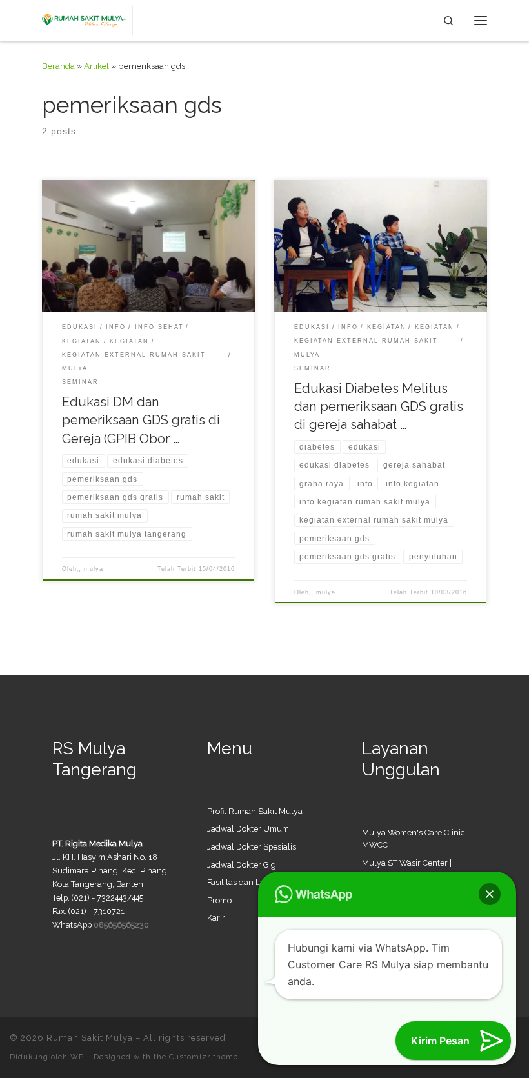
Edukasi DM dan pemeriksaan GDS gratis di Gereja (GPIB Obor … (141, 420)
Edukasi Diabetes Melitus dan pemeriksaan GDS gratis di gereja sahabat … (378, 406)
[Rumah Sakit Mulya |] (87, 19)
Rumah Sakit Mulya (89, 1038)
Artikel (96, 66)
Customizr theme (203, 1056)
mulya (93, 569)
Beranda (58, 66)
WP (77, 1056)
